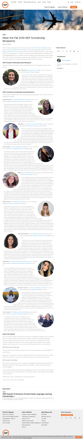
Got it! (78, 437)
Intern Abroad (6, 423)
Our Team (59, 68)
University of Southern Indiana (34, 124)
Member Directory (46, 416)
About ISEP (13, 2)
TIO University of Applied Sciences (13, 148)
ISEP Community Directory (30, 2)
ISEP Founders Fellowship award (18, 50)
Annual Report (45, 423)
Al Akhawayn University (37, 234)
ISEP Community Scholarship (39, 48)
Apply (74, 7)
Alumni (39, 2)
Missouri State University (19, 201)
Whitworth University (26, 174)
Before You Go (26, 418)
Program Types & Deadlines (29, 414)
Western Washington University (39, 288)
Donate (49, 2)
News (4, 34)
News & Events (61, 48)
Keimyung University (30, 172)
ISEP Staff (44, 414)
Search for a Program (8, 414)
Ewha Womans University (32, 126)
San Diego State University (20, 147)
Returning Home (26, 425)
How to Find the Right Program (11, 416)
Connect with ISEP (67, 415)
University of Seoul (13, 203)
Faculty (44, 2)
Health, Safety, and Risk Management (31, 423)
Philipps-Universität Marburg (20, 312)
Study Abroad (6, 420)
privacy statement (27, 437)
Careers (44, 420)
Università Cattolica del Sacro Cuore (22, 261)
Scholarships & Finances (9, 418)
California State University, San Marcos (21, 263)
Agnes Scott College (35, 70)
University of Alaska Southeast (19, 314)
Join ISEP (20, 2)
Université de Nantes (36, 289)
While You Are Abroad (27, 420)
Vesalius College (30, 72)
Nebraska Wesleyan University (22, 99)
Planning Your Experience (28, 416)
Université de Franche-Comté (19, 101)
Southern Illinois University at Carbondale (40, 235)
